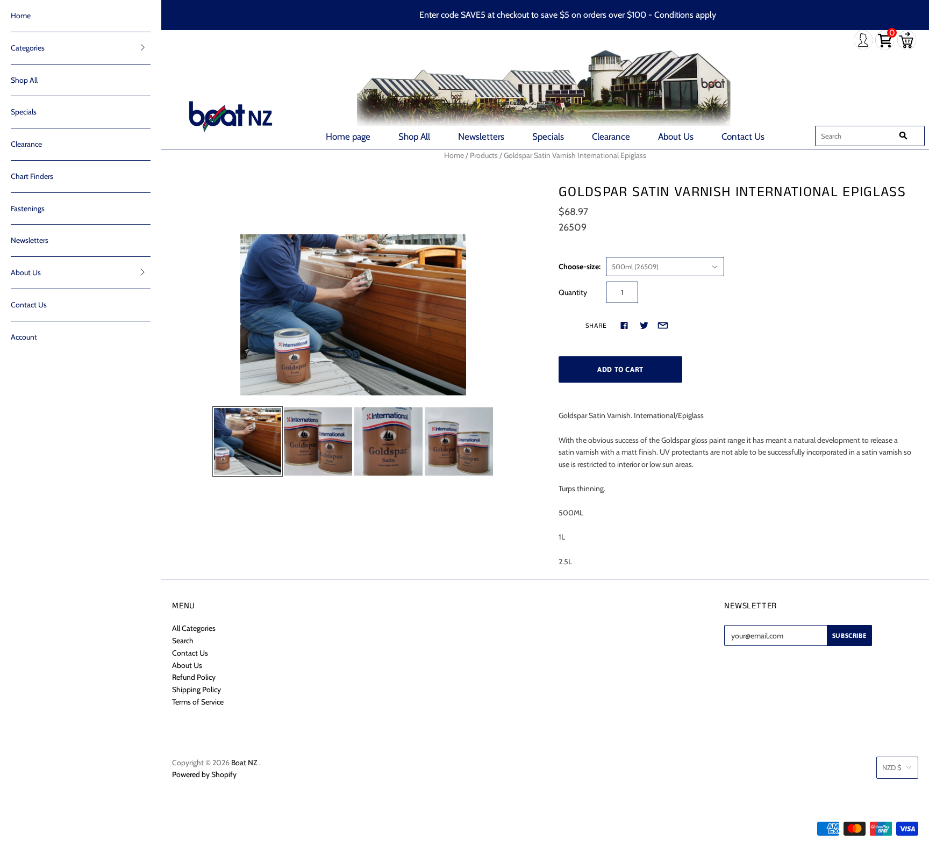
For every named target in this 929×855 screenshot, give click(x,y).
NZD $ (892, 767)
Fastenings (28, 208)
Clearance (611, 136)
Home (21, 15)
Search (183, 640)
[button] (142, 47)
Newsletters (481, 136)
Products (484, 155)
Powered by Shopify (204, 774)
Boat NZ (244, 762)
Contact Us (742, 136)
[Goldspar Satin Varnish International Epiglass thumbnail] (247, 441)
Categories (28, 48)
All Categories (194, 628)
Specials (548, 136)
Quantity (573, 292)
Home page (348, 136)
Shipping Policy (196, 689)
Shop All (414, 136)
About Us (676, 136)
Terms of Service (198, 702)
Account (24, 337)
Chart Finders (32, 176)
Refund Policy (194, 677)
